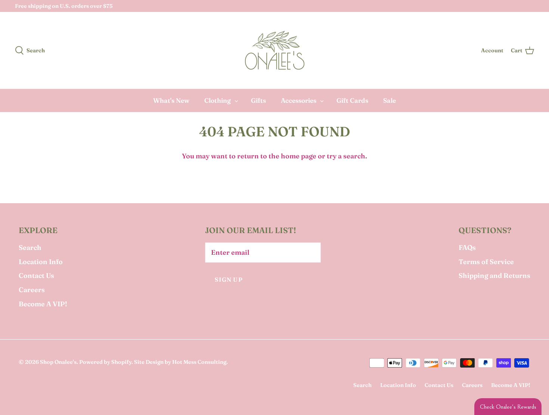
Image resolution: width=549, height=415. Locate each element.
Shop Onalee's (58, 362)
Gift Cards (352, 100)
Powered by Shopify (105, 362)
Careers (32, 289)
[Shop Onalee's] (274, 50)
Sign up (229, 279)
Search (30, 247)
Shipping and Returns (494, 275)
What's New (171, 100)
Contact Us (36, 275)
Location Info (41, 261)
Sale (389, 100)
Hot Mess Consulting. (200, 362)
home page (298, 156)
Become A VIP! (43, 304)
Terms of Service (486, 261)
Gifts (258, 100)
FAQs (467, 247)
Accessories (298, 100)
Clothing (217, 100)
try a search (346, 156)
